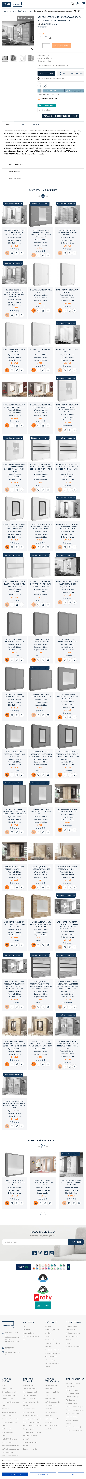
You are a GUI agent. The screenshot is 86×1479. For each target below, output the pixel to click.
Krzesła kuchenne (72, 1393)
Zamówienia (70, 1330)
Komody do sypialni (30, 1389)
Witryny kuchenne (72, 1413)
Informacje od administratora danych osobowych (53, 1343)
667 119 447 (9, 1348)
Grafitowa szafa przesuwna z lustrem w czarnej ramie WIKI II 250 (14, 811)
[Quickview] (21, 253)
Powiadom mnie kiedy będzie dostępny (61, 116)
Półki (46, 1395)
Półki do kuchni (71, 1400)
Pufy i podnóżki (28, 1412)
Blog (24, 1340)
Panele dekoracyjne (73, 1397)
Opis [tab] (8, 124)
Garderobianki (28, 1385)
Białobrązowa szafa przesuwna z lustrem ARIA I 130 (71, 1182)
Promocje (26, 1330)
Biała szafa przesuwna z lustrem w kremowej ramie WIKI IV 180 (14, 584)
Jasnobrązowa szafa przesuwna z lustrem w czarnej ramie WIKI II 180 (14, 1043)
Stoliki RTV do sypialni (31, 1415)
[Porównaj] (40, 85)
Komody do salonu (8, 1395)
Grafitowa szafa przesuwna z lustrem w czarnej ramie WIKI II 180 (40, 754)
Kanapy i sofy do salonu (10, 1392)
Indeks (40, 24)
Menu (6, 4)
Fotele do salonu (8, 1389)
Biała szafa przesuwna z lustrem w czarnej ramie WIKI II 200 (41, 526)
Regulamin (48, 1333)
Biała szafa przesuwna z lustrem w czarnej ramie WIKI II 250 (67, 526)
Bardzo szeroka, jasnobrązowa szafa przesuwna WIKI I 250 (67, 232)
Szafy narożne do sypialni (32, 1432)
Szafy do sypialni (29, 1429)
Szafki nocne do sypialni (31, 1422)
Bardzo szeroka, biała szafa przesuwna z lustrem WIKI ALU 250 (14, 232)
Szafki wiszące (50, 1399)
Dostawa (48, 1326)
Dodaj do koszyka (62, 46)
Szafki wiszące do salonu (10, 1449)
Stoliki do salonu (7, 1429)
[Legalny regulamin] (43, 1278)
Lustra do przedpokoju (52, 1392)
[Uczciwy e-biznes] (43, 1290)
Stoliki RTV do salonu (9, 1439)
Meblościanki (6, 1409)
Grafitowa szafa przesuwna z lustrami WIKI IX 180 (67, 696)
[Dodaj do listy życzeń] (44, 85)
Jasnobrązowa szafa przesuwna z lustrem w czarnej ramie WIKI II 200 (40, 1043)
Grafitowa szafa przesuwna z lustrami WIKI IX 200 (14, 754)
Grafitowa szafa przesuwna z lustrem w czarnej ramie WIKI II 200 (67, 754)
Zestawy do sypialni (30, 1449)
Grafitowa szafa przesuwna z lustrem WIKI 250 (41, 811)
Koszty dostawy (46, 73)
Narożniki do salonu (9, 1412)
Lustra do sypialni (29, 1395)
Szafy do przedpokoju (52, 1402)
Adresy (68, 1340)
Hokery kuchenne (72, 1390)
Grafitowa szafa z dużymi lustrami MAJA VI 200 (14, 1182)
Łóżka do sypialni (29, 1399)
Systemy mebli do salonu (10, 1446)
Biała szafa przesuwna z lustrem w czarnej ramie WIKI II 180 (14, 526)
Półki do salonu (7, 1415)
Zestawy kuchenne (73, 1417)
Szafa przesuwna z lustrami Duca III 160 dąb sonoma (43, 1182)
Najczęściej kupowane (31, 1336)
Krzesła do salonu (8, 1399)
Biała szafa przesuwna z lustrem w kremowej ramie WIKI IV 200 (41, 584)
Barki (3, 1385)
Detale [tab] (21, 124)
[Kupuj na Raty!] (61, 105)
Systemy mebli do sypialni (32, 1419)
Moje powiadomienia (73, 1346)
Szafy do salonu (7, 1452)
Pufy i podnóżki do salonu (11, 1419)
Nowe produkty (28, 1333)
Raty (24, 1326)
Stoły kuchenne (71, 1403)
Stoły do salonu (7, 1442)
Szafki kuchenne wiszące (75, 1410)
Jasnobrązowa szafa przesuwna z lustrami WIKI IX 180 (14, 924)
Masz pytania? (73, 73)
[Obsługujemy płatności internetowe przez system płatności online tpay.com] (43, 1267)
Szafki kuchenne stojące (74, 1407)
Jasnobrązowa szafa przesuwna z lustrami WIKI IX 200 (40, 924)
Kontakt (47, 1336)
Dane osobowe (71, 1326)
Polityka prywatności (52, 1330)
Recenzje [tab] (36, 124)
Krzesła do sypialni (30, 1392)
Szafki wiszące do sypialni (32, 1425)
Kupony (68, 1343)
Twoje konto (73, 1322)
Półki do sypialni (29, 1409)
